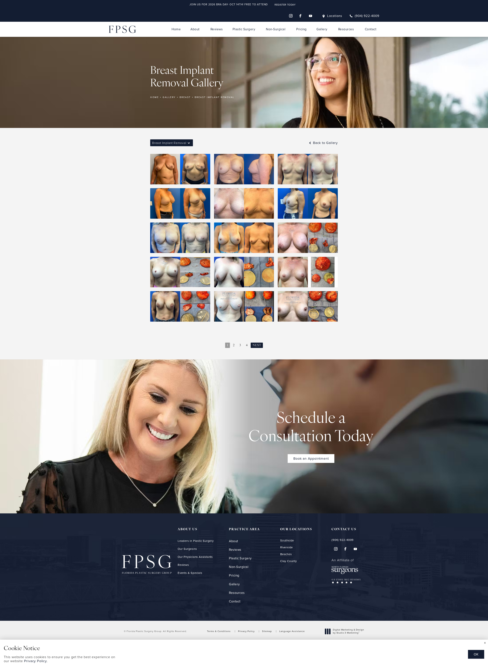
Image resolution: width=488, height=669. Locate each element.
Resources (346, 29)
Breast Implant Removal (214, 97)
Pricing (301, 29)
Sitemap (267, 631)
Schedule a (311, 428)
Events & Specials (190, 573)
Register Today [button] (284, 4)
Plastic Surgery (244, 29)
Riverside (286, 547)
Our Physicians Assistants (195, 557)
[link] (364, 16)
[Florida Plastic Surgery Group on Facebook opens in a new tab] (300, 15)
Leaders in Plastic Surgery (196, 541)
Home (176, 29)
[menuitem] (290, 15)
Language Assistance (292, 631)
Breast (185, 97)
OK (476, 654)
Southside (287, 541)
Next (257, 345)
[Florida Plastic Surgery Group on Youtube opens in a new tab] (310, 15)
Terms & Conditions (219, 631)
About (195, 29)
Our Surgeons (187, 549)
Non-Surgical (275, 29)
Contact (370, 29)
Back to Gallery (325, 143)
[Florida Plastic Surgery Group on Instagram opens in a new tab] (290, 15)
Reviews (216, 29)
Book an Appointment (311, 458)
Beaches (286, 554)
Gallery (321, 29)
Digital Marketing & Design (348, 631)
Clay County (288, 561)
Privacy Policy (246, 631)
